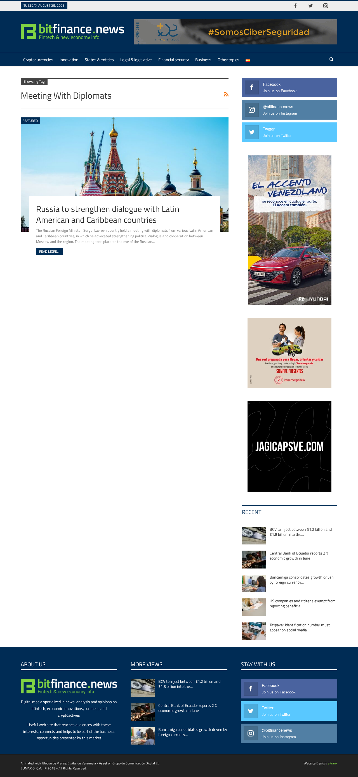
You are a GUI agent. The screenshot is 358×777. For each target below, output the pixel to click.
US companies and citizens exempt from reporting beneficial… (303, 603)
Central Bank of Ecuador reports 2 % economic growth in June (299, 555)
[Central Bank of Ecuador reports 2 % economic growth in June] (254, 559)
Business (203, 59)
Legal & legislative (136, 59)
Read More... (49, 251)
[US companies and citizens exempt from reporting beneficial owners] (254, 607)
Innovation (69, 59)
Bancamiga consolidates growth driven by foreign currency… (302, 579)
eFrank (332, 763)
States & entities (99, 59)
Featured (30, 120)
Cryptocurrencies (38, 59)
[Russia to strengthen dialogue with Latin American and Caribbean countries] (125, 174)
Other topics (228, 59)
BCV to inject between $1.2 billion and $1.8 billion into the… (301, 531)
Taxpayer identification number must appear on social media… (300, 627)
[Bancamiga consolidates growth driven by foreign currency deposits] (254, 584)
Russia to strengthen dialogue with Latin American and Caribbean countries (107, 214)
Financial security (173, 59)
